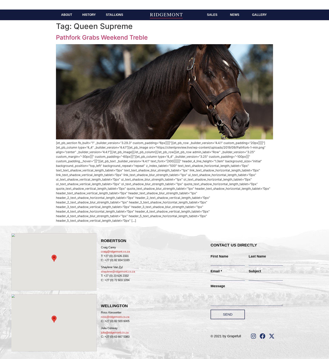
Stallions (114, 14)
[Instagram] (253, 336)
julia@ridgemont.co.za (115, 332)
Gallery (259, 14)
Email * (216, 271)
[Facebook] (262, 336)
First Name (219, 256)
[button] (54, 258)
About (66, 14)
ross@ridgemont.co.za (115, 316)
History (89, 14)
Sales (212, 14)
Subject (255, 271)
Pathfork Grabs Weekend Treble (102, 37)
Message (218, 286)
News (234, 14)
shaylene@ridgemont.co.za (118, 271)
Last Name (257, 256)
